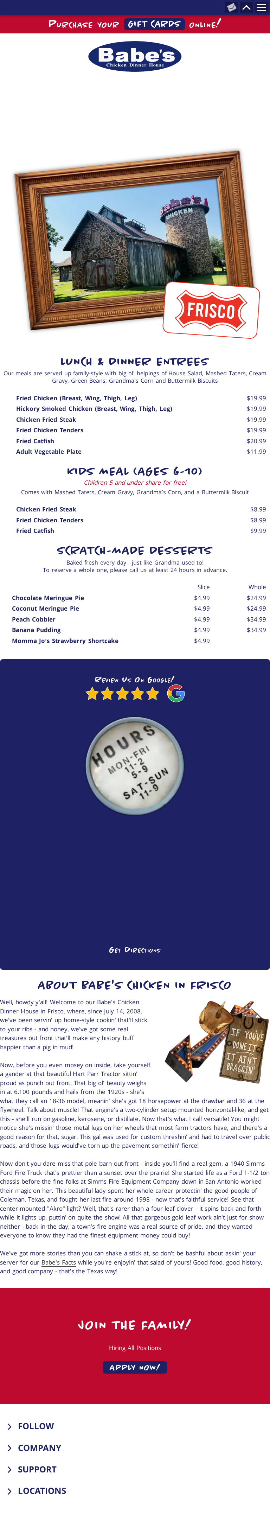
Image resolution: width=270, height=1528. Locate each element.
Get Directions (135, 949)
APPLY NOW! (135, 1367)
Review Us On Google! (134, 679)
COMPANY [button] (39, 1447)
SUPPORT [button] (37, 1469)
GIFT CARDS (154, 24)
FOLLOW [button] (36, 1426)
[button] (135, 56)
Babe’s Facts (58, 1262)
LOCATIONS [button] (42, 1490)
